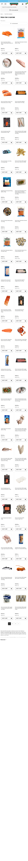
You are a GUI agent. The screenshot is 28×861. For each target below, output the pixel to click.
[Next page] (18, 623)
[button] (2, 4)
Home (2, 14)
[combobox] (13, 7)
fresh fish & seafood (8, 14)
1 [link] (9, 623)
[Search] (26, 7)
